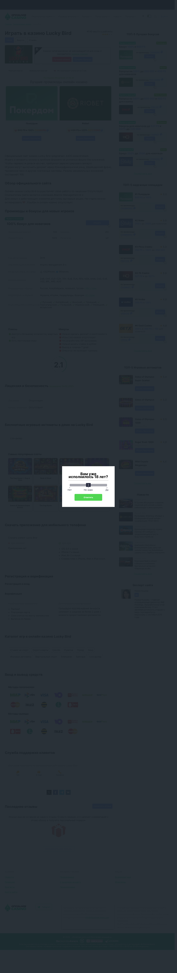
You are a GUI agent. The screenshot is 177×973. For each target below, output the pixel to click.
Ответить (88, 497)
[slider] (88, 485)
